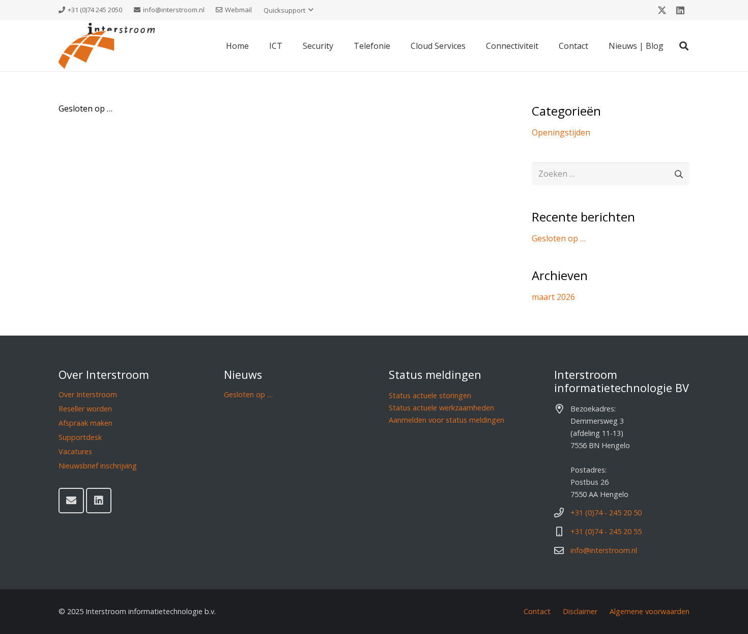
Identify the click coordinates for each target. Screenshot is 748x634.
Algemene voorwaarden (649, 611)
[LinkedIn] (680, 10)
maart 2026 (553, 296)
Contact (537, 611)
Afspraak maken (85, 423)
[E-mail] (71, 500)
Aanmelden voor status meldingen (446, 420)
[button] (288, 10)
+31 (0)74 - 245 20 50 (606, 512)
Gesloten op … (85, 108)
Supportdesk (80, 437)
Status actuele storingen (430, 395)
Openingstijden (561, 132)
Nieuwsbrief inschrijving (98, 466)
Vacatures (75, 451)
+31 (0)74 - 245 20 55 (606, 531)
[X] (662, 10)
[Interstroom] (107, 46)
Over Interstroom (88, 394)
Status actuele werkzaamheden (441, 407)
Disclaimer (580, 611)
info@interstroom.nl (603, 550)
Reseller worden (85, 409)
